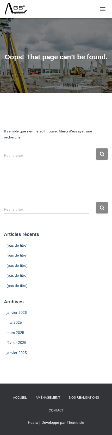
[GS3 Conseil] (18, 9)
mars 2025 (15, 332)
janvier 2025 (17, 353)
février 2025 (16, 342)
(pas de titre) (17, 245)
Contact (56, 410)
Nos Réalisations (84, 397)
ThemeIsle (75, 422)
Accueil (20, 397)
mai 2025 (14, 322)
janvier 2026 (17, 312)
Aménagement (48, 397)
